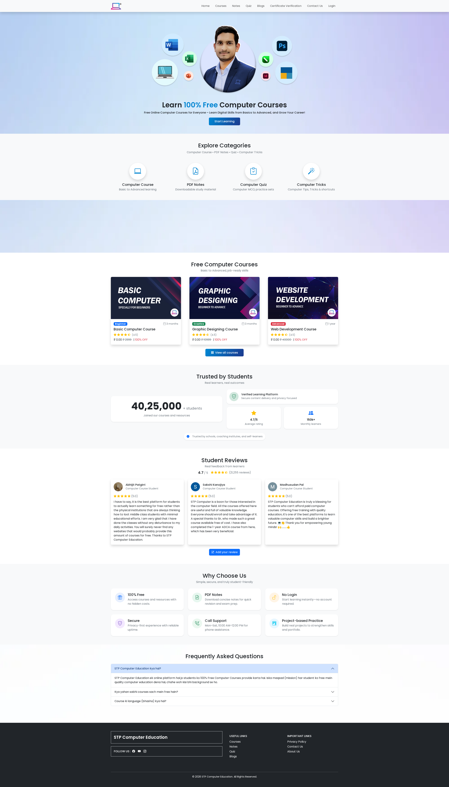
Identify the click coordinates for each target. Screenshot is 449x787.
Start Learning (224, 121)
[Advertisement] (224, 226)
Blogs (260, 6)
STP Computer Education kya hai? (138, 668)
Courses (220, 6)
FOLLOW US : (122, 751)
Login (331, 6)
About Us (293, 751)
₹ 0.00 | (131, 340)
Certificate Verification (285, 6)
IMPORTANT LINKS (299, 736)
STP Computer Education (140, 737)
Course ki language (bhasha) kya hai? (140, 701)
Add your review (226, 552)
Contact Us (315, 6)
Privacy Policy (296, 742)
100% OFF (141, 340)
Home (205, 6)
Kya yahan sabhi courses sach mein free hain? (146, 692)
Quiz (249, 6)
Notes (236, 6)
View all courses (226, 353)
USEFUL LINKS (238, 736)
